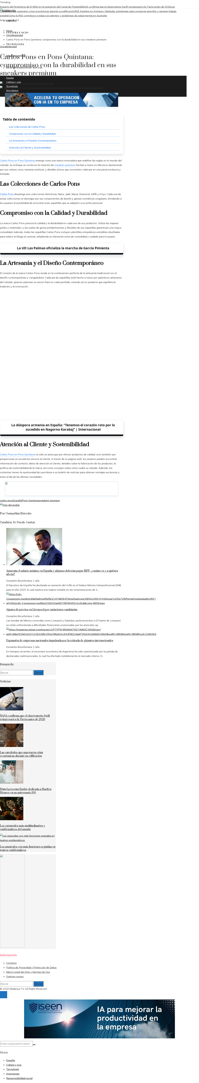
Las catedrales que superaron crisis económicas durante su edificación (21, 754)
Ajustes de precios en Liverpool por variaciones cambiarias (41, 609)
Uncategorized (8, 46)
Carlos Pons (7, 194)
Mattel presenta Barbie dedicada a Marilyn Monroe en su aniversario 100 (25, 791)
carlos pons (6, 500)
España (17, 500)
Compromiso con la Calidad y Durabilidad (32, 133)
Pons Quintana (30, 500)
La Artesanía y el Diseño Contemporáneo (32, 140)
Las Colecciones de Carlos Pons (27, 126)
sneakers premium (49, 500)
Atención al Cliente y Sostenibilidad (30, 147)
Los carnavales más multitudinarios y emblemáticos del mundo (22, 827)
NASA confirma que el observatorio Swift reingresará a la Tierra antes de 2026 (126, 6)
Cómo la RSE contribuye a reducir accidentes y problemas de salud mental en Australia (58, 15)
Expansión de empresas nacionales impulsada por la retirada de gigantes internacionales (59, 640)
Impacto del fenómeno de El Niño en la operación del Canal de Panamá (40, 6)
